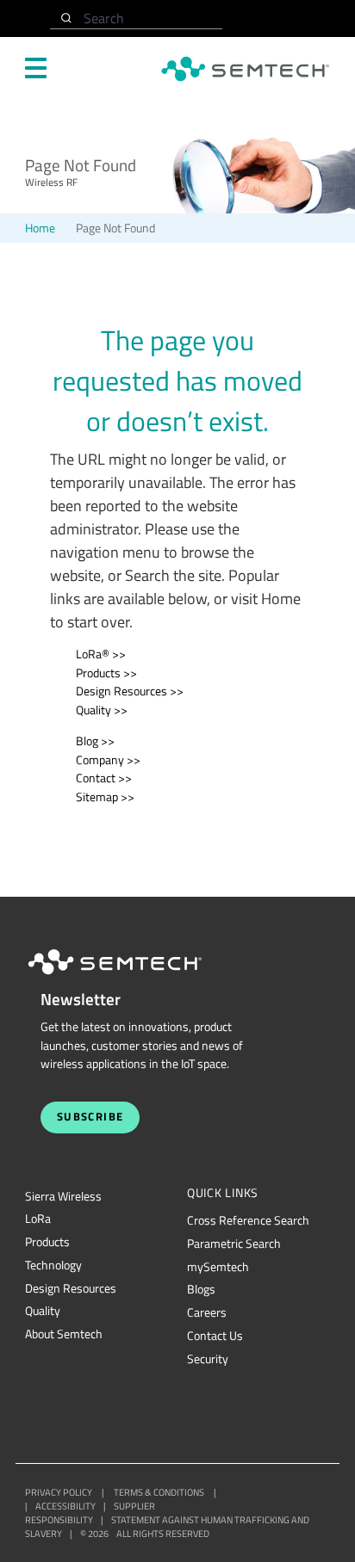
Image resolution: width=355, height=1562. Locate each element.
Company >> (108, 759)
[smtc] (245, 68)
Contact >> (104, 778)
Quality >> (102, 710)
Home (40, 228)
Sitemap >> (105, 796)
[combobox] (136, 18)
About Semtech (64, 1333)
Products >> (106, 673)
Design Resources (70, 1288)
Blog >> (95, 741)
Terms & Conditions (159, 1492)
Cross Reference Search (248, 1220)
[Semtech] (132, 977)
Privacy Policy (58, 1492)
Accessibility (65, 1506)
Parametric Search (234, 1243)
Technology (53, 1265)
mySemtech (218, 1266)
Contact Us (215, 1335)
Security (207, 1358)
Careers (207, 1312)
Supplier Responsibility (90, 1513)
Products (47, 1241)
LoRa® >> (101, 654)
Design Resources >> (130, 691)
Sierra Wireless (63, 1196)
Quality (42, 1310)
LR (38, 1218)
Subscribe (90, 1116)
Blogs (201, 1289)
